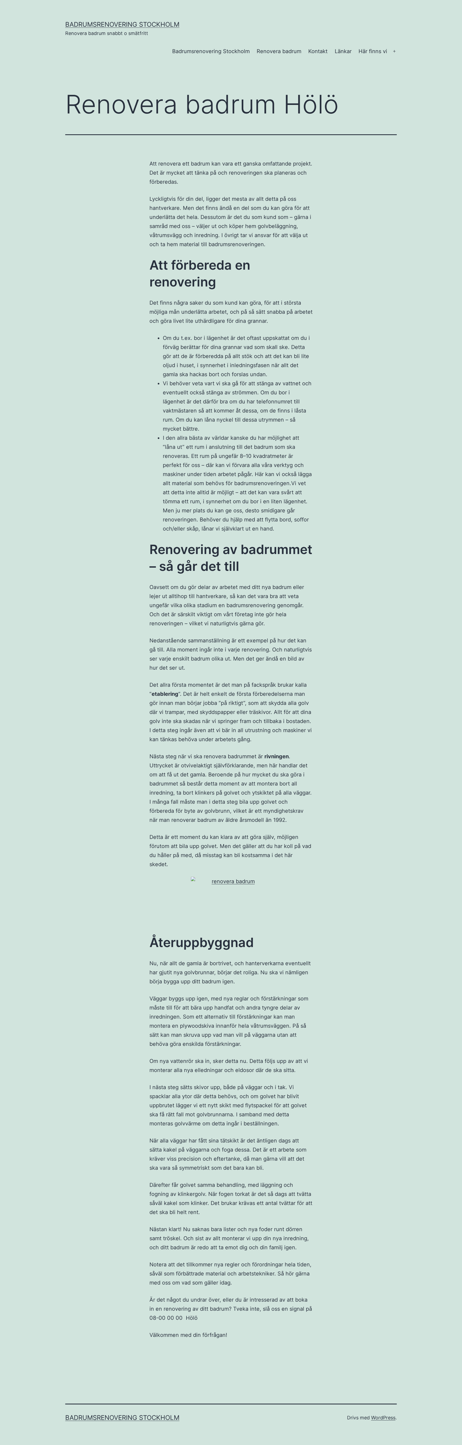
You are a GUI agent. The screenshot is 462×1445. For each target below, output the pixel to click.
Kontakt (318, 51)
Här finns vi (373, 51)
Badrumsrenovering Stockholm (211, 51)
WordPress (383, 1417)
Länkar (343, 51)
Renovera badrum (279, 51)
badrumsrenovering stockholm (122, 24)
